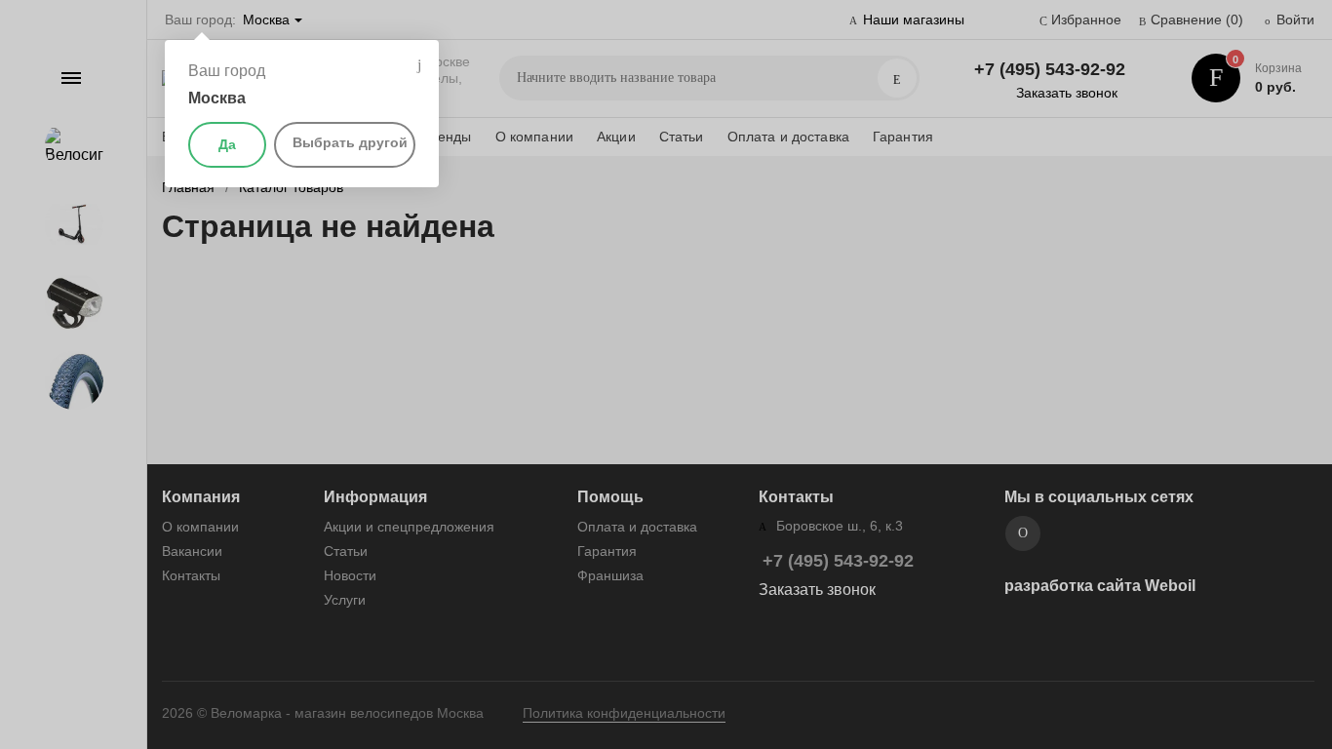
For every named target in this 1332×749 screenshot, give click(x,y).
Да (227, 144)
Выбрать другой (350, 142)
